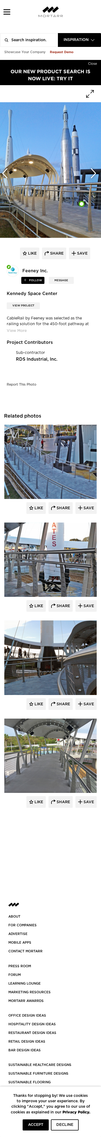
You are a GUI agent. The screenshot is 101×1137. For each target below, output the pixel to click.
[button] (7, 12)
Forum (14, 974)
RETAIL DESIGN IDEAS (26, 1041)
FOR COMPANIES (22, 925)
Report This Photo (21, 384)
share (56, 253)
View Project (23, 305)
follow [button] (35, 280)
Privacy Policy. (76, 1112)
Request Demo (62, 52)
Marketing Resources (29, 992)
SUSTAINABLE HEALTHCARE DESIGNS (39, 1064)
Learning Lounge (24, 983)
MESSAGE (61, 280)
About (14, 916)
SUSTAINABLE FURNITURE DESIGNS (38, 1073)
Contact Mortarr (25, 951)
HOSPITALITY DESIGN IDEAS (32, 1024)
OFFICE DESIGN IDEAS (27, 1015)
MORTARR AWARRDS (26, 1001)
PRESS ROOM (19, 966)
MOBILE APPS (19, 942)
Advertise (17, 934)
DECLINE (64, 1125)
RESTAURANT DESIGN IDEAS (32, 1032)
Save (88, 508)
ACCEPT (35, 1125)
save (82, 253)
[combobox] (79, 40)
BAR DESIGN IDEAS (24, 1050)
